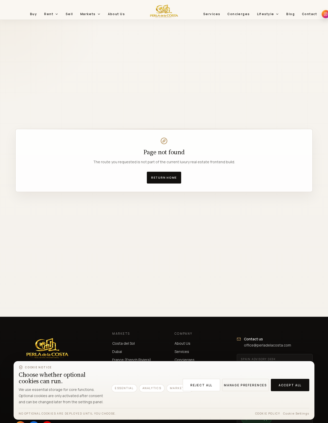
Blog (290, 14)
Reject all (201, 385)
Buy (33, 14)
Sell (69, 14)
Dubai (117, 351)
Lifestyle (265, 14)
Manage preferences (245, 385)
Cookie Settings (296, 413)
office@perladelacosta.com (267, 345)
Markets (88, 14)
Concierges (238, 14)
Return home (164, 177)
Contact (309, 14)
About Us (116, 14)
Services (211, 14)
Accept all (290, 385)
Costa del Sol (123, 343)
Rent (48, 14)
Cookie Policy (267, 413)
